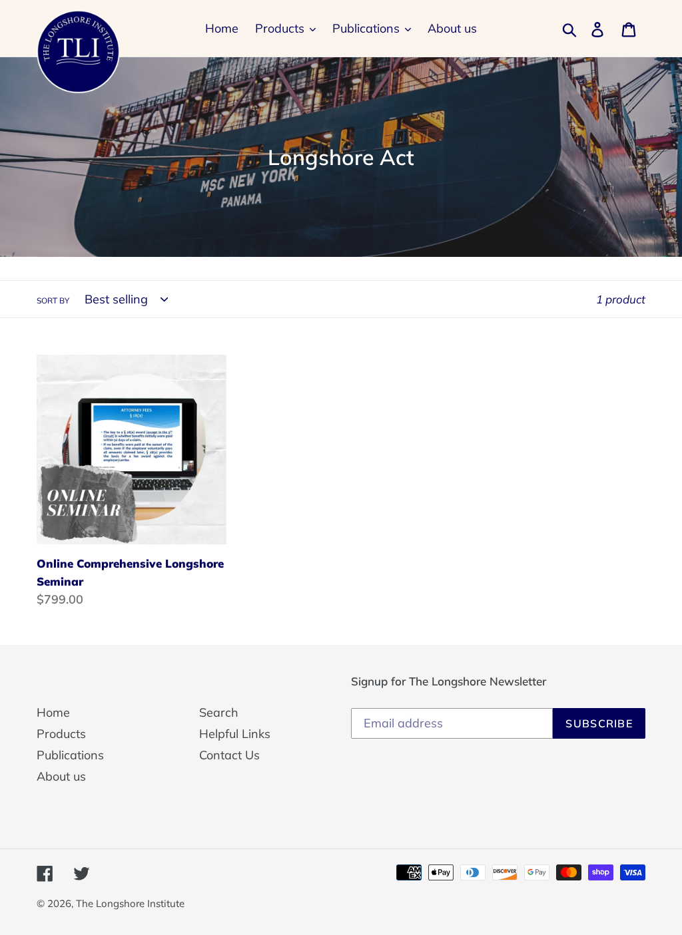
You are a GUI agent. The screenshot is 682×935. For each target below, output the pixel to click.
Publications (70, 755)
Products (61, 733)
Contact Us (229, 755)
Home (53, 712)
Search (218, 712)
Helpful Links (234, 733)
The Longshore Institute (130, 903)
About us (61, 776)
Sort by (53, 300)
